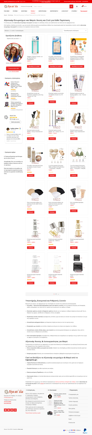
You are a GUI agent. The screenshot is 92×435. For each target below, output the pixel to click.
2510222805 (78, 1)
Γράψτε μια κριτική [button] (15, 122)
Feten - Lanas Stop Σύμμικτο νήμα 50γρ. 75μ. (59, 412)
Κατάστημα (10, 15)
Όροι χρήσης (72, 408)
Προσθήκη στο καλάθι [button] (34, 66)
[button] (22, 135)
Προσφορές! (83, 11)
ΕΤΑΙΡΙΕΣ (74, 11)
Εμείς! (70, 419)
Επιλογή (31, 103)
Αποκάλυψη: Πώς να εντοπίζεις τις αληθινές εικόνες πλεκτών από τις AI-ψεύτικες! (13, 163)
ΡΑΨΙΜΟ (15, 11)
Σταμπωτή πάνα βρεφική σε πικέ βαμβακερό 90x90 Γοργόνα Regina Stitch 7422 (59, 403)
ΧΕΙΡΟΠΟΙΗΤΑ (54, 11)
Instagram (8, 410)
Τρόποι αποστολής (73, 398)
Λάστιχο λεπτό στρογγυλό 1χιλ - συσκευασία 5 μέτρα (16, 95)
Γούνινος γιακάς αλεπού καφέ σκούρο (60, 394)
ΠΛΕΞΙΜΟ (6, 11)
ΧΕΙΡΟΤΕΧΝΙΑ (42, 11)
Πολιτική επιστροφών (74, 412)
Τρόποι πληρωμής (73, 401)
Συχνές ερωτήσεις (73, 405)
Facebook (5, 410)
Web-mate (20, 429)
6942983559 (85, 1)
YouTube (15, 410)
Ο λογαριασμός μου (73, 394)
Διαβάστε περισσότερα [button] (11, 141)
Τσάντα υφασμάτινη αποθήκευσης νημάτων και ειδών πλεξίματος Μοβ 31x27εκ (17, 104)
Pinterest (11, 410)
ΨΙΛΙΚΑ (33, 11)
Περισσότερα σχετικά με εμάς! (33, 413)
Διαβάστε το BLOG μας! (74, 415)
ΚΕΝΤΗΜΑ (24, 11)
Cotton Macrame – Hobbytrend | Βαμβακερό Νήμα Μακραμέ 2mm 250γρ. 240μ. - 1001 (16, 84)
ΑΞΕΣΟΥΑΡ (65, 11)
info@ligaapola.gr (8, 397)
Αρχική (5, 15)
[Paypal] (85, 431)
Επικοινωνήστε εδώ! (13, 68)
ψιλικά (42, 383)
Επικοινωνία (72, 422)
